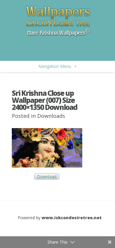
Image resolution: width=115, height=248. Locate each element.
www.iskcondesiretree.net (72, 217)
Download (47, 176)
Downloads (51, 115)
